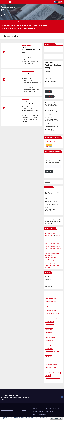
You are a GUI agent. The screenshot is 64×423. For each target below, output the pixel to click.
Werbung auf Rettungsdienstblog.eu (13, 31)
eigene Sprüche (48, 356)
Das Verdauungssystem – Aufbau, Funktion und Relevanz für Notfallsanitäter (52, 209)
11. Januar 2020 (27, 106)
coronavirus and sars (50, 321)
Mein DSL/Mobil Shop (50, 141)
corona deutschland (56, 316)
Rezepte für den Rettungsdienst (11, 28)
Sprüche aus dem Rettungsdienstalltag (53, 378)
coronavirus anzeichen (50, 326)
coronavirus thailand (49, 345)
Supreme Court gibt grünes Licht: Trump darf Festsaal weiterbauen (51, 112)
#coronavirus (55, 293)
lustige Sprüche (49, 367)
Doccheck (58, 353)
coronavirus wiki (49, 348)
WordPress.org (48, 286)
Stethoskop (47, 71)
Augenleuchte (48, 74)
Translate (55, 49)
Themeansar (24, 410)
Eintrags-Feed (48, 279)
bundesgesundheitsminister (51, 301)
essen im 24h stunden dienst (51, 359)
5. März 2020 (26, 78)
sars (59, 372)
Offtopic (30, 45)
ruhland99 (47, 246)
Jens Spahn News (26, 71)
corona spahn (56, 318)
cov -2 (58, 351)
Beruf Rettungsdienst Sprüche (51, 298)
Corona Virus (25, 45)
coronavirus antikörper (50, 324)
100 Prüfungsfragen (49, 84)
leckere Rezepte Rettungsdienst (51, 364)
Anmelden (47, 276)
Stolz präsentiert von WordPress (7, 410)
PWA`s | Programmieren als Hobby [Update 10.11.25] (16, 25)
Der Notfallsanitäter (31, 22)
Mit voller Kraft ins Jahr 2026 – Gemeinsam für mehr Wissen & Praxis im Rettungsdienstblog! (52, 203)
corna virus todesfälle (50, 313)
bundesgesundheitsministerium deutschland (51, 307)
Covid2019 (53, 353)
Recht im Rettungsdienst (50, 81)
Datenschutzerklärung (15, 22)
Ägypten (47, 213)
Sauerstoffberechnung (30, 28)
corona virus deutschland (50, 337)
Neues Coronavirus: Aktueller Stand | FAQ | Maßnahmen (53, 265)
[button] (62, 26)
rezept (54, 372)
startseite (32, 71)
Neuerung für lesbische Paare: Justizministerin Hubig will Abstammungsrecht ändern (52, 104)
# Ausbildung (48, 293)
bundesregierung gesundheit (51, 310)
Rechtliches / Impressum (40, 25)
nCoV (55, 367)
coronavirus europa (49, 340)
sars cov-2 (48, 375)
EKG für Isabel (48, 78)
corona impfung (48, 318)
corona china (48, 316)
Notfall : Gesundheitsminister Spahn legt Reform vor (30, 104)
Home (3, 22)
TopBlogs (52, 182)
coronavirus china (49, 332)
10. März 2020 (26, 52)
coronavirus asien (49, 329)
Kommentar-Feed (49, 283)
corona (57, 313)
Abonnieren (49, 171)
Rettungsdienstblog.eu (9, 395)
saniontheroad (48, 251)
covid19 (47, 353)
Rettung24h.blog (48, 240)
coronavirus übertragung (50, 351)
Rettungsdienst (48, 372)
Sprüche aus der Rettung (50, 380)
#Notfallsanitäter (49, 295)
